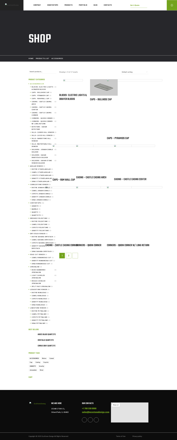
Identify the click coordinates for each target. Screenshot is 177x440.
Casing (38, 362)
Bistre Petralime (40, 311)
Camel (51, 358)
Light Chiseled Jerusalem (44, 276)
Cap (31, 362)
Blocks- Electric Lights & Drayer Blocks (73, 97)
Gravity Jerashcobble (42, 197)
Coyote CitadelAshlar (42, 175)
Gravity (41, 366)
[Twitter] (84, 419)
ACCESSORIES (37, 84)
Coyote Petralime (41, 317)
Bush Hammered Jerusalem (44, 271)
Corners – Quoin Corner (88, 245)
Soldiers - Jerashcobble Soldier (44, 150)
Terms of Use (120, 436)
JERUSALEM (36, 267)
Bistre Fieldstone (41, 221)
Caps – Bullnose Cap (101, 100)
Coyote (45, 362)
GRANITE (33, 366)
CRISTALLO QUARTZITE (46, 340)
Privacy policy (137, 436)
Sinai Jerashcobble (41, 200)
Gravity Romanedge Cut (43, 260)
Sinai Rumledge (39, 305)
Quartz (36, 212)
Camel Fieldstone (41, 224)
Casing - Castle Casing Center (44, 108)
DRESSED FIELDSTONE (40, 218)
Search (54, 71)
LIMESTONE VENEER (39, 308)
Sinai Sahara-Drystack (43, 251)
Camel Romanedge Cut (43, 257)
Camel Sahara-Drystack (43, 240)
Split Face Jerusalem (42, 286)
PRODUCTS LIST (42, 58)
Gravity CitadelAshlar (43, 178)
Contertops (37, 203)
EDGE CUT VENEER (38, 254)
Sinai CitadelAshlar (42, 181)
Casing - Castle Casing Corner (44, 114)
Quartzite (37, 215)
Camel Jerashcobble (42, 190)
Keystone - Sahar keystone (44, 128)
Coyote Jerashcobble (42, 194)
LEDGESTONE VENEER (39, 289)
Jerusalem (33, 370)
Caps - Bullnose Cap (42, 92)
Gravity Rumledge (41, 302)
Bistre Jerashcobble (42, 187)
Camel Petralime (40, 314)
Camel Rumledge (40, 295)
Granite (36, 206)
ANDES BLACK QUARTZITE (47, 334)
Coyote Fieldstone (41, 227)
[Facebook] (90, 419)
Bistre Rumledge (40, 292)
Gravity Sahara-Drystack (44, 247)
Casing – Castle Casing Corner (61, 245)
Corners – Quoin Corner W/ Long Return (128, 245)
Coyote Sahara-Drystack (44, 243)
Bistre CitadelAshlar (42, 169)
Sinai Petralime (40, 323)
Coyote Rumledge (40, 299)
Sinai (41, 370)
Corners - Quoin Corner (43, 118)
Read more (73, 85)
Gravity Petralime (41, 320)
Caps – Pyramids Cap (118, 138)
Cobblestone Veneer (40, 184)
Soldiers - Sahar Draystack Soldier (44, 156)
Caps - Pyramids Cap (41, 95)
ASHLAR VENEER (37, 166)
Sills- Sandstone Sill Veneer (44, 139)
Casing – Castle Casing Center (130, 179)
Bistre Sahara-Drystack (43, 236)
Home (31, 58)
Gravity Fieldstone (41, 230)
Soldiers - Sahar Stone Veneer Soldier (44, 162)
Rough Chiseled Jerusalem (44, 282)
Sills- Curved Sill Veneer (44, 132)
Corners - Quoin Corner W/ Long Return (44, 122)
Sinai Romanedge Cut (42, 264)
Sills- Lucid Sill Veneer (43, 135)
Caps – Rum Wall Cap (64, 180)
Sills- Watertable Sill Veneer (44, 145)
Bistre (44, 358)
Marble (36, 209)
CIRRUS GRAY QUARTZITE (47, 345)
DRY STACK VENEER (39, 233)
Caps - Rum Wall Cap (42, 98)
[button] (138, 5)
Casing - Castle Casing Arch (44, 103)
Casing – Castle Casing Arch (91, 177)
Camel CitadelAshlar (42, 172)
